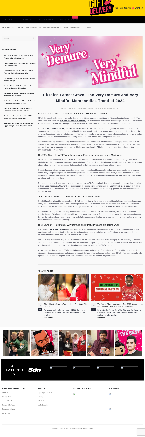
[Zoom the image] (34, 368)
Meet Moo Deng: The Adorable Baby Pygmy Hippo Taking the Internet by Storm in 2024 (18, 125)
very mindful (113, 108)
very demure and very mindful (72, 121)
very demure (104, 108)
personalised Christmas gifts (54, 312)
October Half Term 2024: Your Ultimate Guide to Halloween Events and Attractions (19, 87)
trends (96, 108)
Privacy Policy (7, 397)
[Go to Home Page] (3, 27)
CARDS (8, 20)
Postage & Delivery (8, 409)
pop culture (78, 108)
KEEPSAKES (25, 20)
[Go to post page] (63, 287)
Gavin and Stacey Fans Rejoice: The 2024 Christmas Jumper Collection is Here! (17, 110)
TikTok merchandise (57, 229)
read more (48, 317)
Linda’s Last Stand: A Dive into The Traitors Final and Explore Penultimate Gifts (18, 72)
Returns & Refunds (8, 405)
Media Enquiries (43, 405)
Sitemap (40, 397)
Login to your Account (45, 393)
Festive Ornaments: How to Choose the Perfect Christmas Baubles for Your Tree (19, 102)
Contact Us (6, 413)
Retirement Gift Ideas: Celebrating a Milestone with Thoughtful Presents (19, 95)
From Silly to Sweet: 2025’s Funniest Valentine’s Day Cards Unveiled (20, 64)
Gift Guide (41, 401)
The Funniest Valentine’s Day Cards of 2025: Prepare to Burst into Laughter (18, 57)
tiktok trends (88, 108)
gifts (71, 108)
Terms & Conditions (8, 401)
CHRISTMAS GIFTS (69, 18)
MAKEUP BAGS (46, 20)
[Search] (33, 38)
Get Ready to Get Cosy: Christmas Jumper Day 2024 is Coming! (19, 79)
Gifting (63, 108)
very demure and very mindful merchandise (65, 128)
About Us (5, 393)
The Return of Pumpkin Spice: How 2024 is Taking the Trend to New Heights (18, 117)
